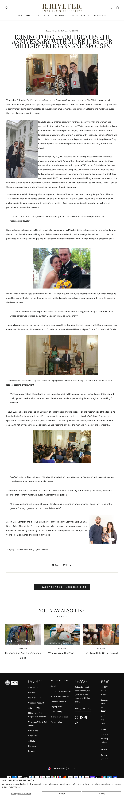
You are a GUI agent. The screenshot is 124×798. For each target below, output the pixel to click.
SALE (37, 15)
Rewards (31, 751)
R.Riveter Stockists (58, 701)
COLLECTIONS (58, 15)
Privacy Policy (56, 722)
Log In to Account (35, 698)
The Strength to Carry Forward (101, 653)
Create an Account (36, 703)
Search (53, 686)
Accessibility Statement (60, 696)
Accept (61, 793)
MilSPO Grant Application (61, 691)
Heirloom (32, 746)
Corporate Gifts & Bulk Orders (37, 724)
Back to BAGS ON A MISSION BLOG (63, 587)
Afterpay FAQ (34, 708)
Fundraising (33, 731)
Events (48, 31)
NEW (20, 15)
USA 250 (29, 15)
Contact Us (33, 687)
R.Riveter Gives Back (59, 717)
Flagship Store (56, 706)
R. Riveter (64, 31)
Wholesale (32, 736)
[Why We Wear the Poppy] (62, 634)
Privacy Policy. (14, 787)
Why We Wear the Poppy (62, 653)
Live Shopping (56, 711)
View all (62, 616)
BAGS (45, 15)
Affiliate (31, 741)
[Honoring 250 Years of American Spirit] (23, 634)
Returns (31, 692)
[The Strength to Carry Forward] (101, 634)
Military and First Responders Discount (37, 715)
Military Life (56, 31)
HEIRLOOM (85, 15)
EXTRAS (73, 15)
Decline (101, 793)
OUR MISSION (98, 15)
